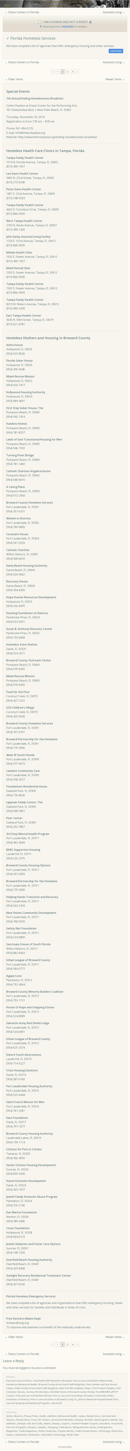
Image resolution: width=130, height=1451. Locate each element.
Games (10, 1434)
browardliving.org (17, 1323)
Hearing (79, 1419)
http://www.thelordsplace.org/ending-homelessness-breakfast (57, 137)
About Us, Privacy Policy (26, 1416)
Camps (81, 1416)
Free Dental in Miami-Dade (23, 1318)
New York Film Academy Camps (75, 1388)
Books (93, 1427)
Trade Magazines (28, 1430)
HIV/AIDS (88, 1419)
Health (42, 1416)
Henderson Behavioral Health (21, 1384)
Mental (114, 1419)
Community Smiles (104, 1395)
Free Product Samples (103, 1388)
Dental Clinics (93, 1416)
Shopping (53, 1427)
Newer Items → (115, 79)
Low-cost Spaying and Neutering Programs (28, 1403)
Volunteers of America (17, 1399)
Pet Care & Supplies (16, 1427)
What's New (73, 1434)
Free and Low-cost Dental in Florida (33, 1395)
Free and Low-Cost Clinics (19, 1380)
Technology (104, 1430)
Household (117, 1423)
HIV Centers (44, 1419)
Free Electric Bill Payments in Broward (53, 1380)
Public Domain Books (86, 1430)
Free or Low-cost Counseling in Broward (73, 1395)
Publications (65, 1427)
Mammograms (101, 1419)
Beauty (56, 1423)
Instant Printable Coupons (85, 1423)
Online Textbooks (47, 1430)
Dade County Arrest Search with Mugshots (36, 1388)
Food (33, 1419)
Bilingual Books (80, 1427)
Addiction (52, 1416)
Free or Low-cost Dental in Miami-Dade (92, 1380)
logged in (25, 1368)
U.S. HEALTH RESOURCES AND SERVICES (65, 2)
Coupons (65, 1423)
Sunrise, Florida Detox (37, 1391)
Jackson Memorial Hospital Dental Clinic (98, 1399)
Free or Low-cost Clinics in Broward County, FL (53, 1399)
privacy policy (65, 1446)
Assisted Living (112, 12)
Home (9, 1416)
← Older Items (14, 79)
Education (105, 1423)
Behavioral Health (67, 1416)
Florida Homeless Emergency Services (31, 1296)
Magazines (12, 1430)
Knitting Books (105, 1427)
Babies (47, 1423)
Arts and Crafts (34, 1423)
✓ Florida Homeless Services (31, 38)
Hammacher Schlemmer (27, 1434)
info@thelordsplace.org (30, 133)
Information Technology (53, 1434)
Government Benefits (62, 1419)
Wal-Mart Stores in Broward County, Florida (72, 1391)
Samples (41, 1427)
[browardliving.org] (116, 51)
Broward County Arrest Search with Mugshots (61, 1384)
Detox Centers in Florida (23, 12)
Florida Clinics (23, 1419)
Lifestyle (21, 1423)
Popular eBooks (66, 1430)
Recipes (32, 1427)
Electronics (117, 1430)
